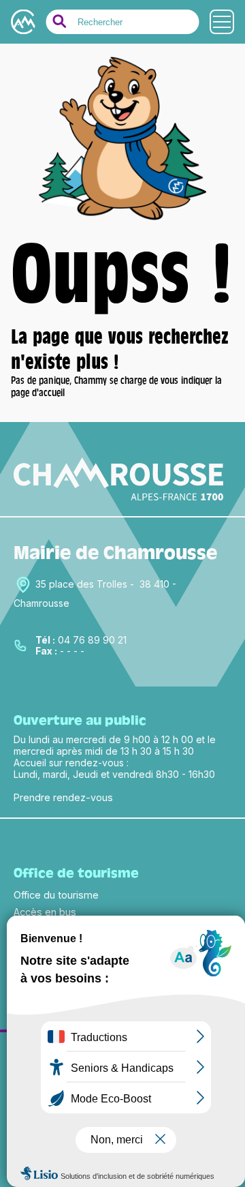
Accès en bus (45, 912)
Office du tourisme (56, 895)
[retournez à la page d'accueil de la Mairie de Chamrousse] (122, 218)
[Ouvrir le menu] (222, 22)
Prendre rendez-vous (63, 797)
